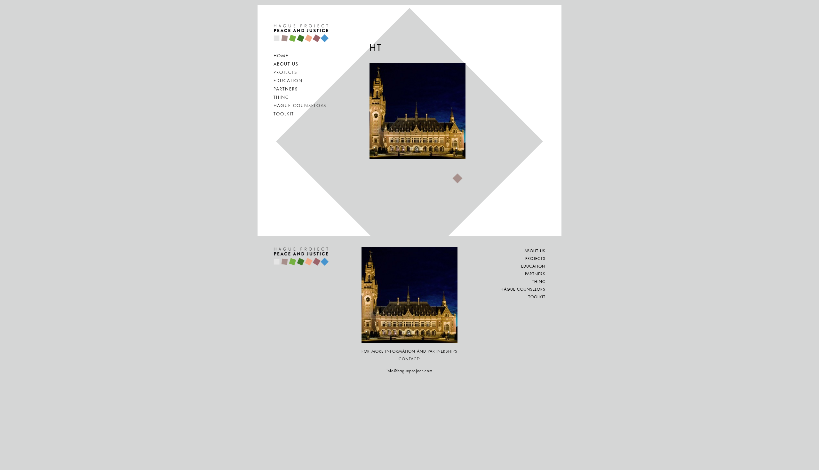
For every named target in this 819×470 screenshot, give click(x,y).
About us (286, 64)
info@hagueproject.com (409, 371)
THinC (281, 97)
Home (281, 56)
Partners (286, 89)
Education (288, 81)
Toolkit (284, 114)
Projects (285, 72)
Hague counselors (300, 106)
